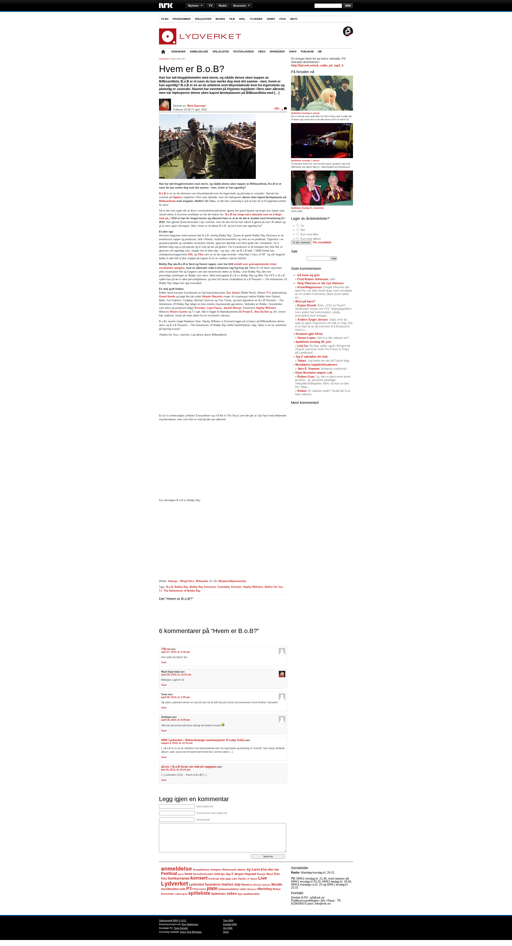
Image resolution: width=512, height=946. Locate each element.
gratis (181, 874)
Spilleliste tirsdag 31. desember (307, 208)
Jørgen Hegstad (245, 874)
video (232, 893)
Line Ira (302, 345)
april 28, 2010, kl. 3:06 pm (175, 697)
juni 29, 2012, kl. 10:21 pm (175, 769)
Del (277, 108)
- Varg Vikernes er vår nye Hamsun (319, 283)
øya (240, 893)
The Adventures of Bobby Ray (182, 590)
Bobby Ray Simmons (203, 586)
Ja (302, 225)
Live (262, 878)
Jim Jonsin (233, 292)
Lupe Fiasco (214, 307)
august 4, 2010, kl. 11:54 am (177, 743)
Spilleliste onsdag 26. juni (313, 341)
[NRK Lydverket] (200, 43)
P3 (189, 888)
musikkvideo (170, 889)
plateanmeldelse (228, 889)
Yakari (301, 360)
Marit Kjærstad (196, 105)
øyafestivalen (251, 893)
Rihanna (251, 889)
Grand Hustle (167, 296)
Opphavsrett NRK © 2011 (172, 920)
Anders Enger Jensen (312, 319)
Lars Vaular (239, 878)
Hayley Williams (266, 307)
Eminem (200, 307)
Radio (223, 5)
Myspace (223, 581)
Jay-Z (229, 874)
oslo (182, 889)
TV (210, 5)
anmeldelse (176, 869)
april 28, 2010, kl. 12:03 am (176, 674)
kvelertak (213, 879)
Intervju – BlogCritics (181, 581)
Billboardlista (167, 201)
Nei (302, 230)
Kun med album (310, 238)
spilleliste (199, 893)
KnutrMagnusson (309, 287)
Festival (169, 873)
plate (212, 888)
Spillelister (203, 19)
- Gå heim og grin (307, 275)
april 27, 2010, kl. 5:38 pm (175, 652)
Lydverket (164, 59)
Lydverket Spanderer (205, 884)
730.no (165, 649)
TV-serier (256, 19)
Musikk (220, 19)
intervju (219, 874)
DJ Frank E (246, 311)
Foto (282, 19)
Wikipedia (202, 581)
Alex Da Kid (261, 311)
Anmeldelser (199, 51)
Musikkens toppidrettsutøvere (316, 364)
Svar (164, 662)
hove (188, 874)
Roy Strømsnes (190, 924)
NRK (166, 5)
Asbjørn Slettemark (224, 869)
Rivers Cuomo (179, 311)
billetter (241, 869)
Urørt (271, 19)
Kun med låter (309, 234)
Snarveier (239, 5)
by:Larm (253, 869)
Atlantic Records (212, 296)
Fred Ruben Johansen (312, 279)
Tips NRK (228, 920)
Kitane (301, 390)
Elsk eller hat (270, 869)
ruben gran (181, 894)
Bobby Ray (181, 586)
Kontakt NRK (230, 924)
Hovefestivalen (203, 874)
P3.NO (164, 19)
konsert (199, 878)
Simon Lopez (306, 337)
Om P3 (293, 19)
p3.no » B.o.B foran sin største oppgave (189, 766)
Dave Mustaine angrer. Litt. (314, 372)
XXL (190, 254)
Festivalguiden (243, 51)
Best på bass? (305, 301)
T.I (267, 292)
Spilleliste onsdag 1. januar (305, 160)
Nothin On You (274, 586)
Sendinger (178, 51)
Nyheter (193, 5)
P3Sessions (199, 889)
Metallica (246, 884)
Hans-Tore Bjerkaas (191, 932)
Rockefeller (167, 894)
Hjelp (226, 932)
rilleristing (264, 889)
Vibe (200, 254)
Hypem (177, 197)
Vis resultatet (322, 242)
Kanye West (265, 874)
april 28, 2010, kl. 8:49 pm (175, 719)
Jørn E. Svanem (308, 368)
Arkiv (293, 51)
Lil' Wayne (252, 879)
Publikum (307, 51)
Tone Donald (181, 928)
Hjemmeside (237, 581)
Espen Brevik (306, 305)
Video (261, 51)
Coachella (223, 586)
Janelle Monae (232, 307)
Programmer (182, 19)
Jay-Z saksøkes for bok (311, 356)
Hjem (164, 52)
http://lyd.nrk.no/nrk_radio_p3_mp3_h (317, 65)
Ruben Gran (305, 376)
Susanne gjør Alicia (308, 333)
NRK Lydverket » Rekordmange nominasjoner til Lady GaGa (203, 740)
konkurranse (179, 878)
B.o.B (162, 193)
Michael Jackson (262, 885)
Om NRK (228, 928)
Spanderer (277, 51)
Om (320, 51)
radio (242, 889)
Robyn (277, 889)
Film (232, 19)
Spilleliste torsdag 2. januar (305, 113)
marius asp (231, 884)
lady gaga (225, 878)
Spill (242, 19)
